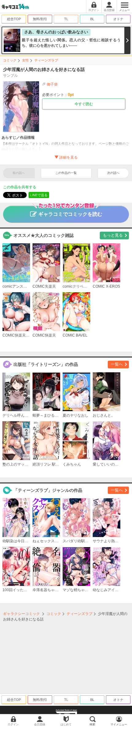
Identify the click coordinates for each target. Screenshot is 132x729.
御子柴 (52, 84)
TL (66, 19)
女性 (25, 60)
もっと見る (113, 235)
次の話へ (113, 173)
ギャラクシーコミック (21, 614)
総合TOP (14, 19)
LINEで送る (39, 195)
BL (92, 19)
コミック (10, 60)
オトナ (118, 19)
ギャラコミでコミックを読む (70, 214)
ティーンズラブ (46, 60)
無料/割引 (40, 19)
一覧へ (117, 364)
